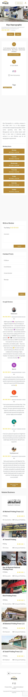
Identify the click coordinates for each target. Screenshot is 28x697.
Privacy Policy (8, 687)
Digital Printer (7, 87)
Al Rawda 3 (7, 632)
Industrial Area (7, 519)
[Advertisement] (14, 207)
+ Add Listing (19, 3)
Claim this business (15, 75)
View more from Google (14, 485)
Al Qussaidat (7, 576)
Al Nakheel (6, 659)
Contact (14, 688)
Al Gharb (6, 547)
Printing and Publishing (19, 519)
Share (18, 34)
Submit (19, 246)
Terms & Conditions (18, 687)
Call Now (10, 34)
